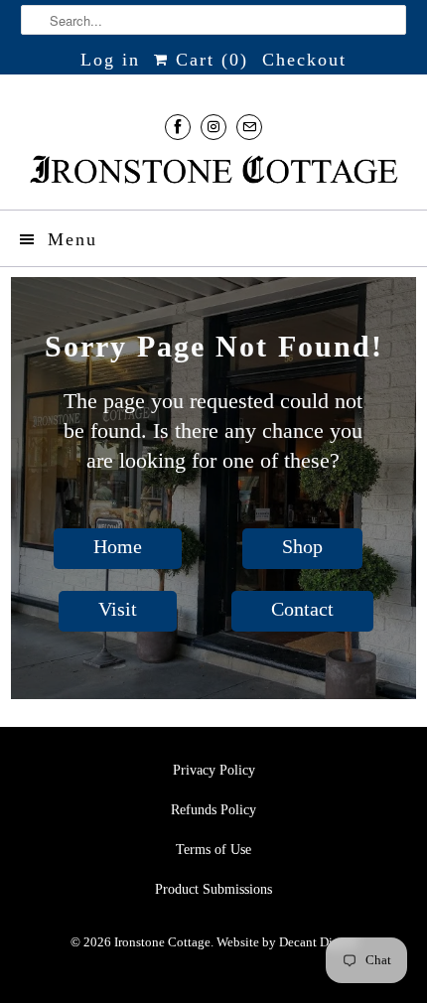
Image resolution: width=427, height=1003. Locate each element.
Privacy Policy (214, 770)
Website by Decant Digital (286, 941)
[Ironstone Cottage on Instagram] (213, 126)
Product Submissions (213, 889)
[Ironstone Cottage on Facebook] (178, 126)
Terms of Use (213, 849)
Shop (302, 546)
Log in (110, 60)
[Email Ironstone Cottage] (249, 126)
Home (117, 546)
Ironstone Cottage (162, 941)
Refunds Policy (213, 809)
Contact (302, 609)
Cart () (208, 60)
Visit (117, 609)
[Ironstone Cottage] (214, 172)
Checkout (304, 60)
